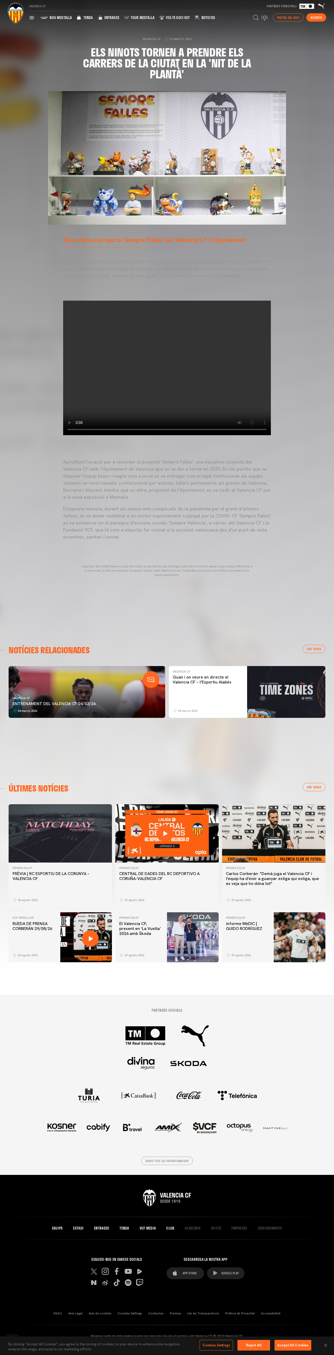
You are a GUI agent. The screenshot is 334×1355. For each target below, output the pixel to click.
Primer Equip (22, 868)
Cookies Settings (130, 1313)
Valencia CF (21, 698)
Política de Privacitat (240, 1313)
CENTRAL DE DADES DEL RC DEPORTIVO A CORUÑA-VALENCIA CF (159, 876)
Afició (216, 1228)
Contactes (156, 1313)
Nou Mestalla (60, 17)
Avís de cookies (100, 1313)
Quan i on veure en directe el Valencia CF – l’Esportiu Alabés (202, 679)
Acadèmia (192, 1228)
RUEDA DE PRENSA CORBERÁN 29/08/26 (32, 926)
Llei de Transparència (203, 1313)
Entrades (111, 17)
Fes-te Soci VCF (177, 17)
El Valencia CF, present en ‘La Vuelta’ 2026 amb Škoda (140, 928)
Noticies (208, 17)
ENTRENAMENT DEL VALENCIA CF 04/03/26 (54, 703)
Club (170, 1228)
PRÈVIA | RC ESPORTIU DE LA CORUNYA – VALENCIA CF (51, 876)
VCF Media (148, 1228)
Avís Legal (75, 1313)
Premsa (175, 1313)
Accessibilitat (271, 1313)
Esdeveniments (270, 1228)
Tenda (87, 17)
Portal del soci (288, 17)
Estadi (78, 1228)
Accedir (316, 17)
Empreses (239, 1228)
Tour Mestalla (142, 17)
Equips (57, 1228)
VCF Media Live (23, 918)
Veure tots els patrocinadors (167, 1160)
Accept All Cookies (292, 1345)
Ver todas (314, 649)
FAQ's (57, 1313)
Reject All (253, 1345)
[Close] (325, 1345)
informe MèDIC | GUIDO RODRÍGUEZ (244, 926)
